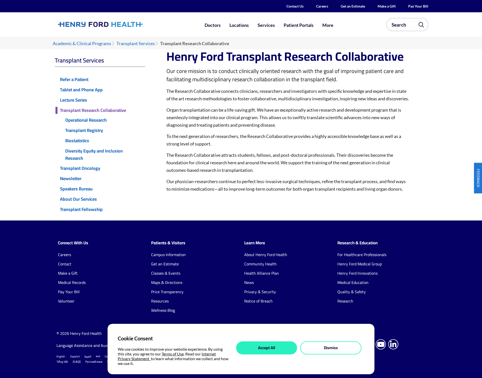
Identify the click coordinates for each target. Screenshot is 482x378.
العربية (87, 356)
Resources (160, 301)
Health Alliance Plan (261, 273)
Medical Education (353, 282)
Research (345, 301)
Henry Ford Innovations (357, 273)
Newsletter (70, 178)
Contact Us (295, 6)
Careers (322, 6)
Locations (239, 25)
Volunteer (66, 301)
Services (266, 25)
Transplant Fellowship (81, 209)
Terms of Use (173, 353)
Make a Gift (387, 6)
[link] (119, 24)
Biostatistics (77, 140)
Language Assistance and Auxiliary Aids (90, 345)
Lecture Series (73, 100)
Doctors (213, 25)
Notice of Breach (258, 301)
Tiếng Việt (62, 361)
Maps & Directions (166, 282)
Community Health (260, 264)
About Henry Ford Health (265, 254)
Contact (64, 264)
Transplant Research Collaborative (93, 110)
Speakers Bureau (76, 189)
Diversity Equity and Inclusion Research (94, 154)
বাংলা (98, 356)
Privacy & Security (260, 291)
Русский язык (93, 361)
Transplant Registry (84, 130)
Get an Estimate (353, 6)
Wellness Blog (163, 310)
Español (75, 356)
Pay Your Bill (418, 6)
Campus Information (168, 254)
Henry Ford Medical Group (359, 264)
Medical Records (72, 282)
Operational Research (86, 120)
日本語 (77, 361)
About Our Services (78, 199)
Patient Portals (299, 25)
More (327, 25)
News (249, 282)
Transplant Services (135, 43)
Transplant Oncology (80, 168)
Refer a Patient (74, 79)
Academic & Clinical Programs (82, 43)
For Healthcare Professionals (361, 254)
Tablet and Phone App (81, 90)
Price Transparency (167, 291)
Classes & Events (165, 273)
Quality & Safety (351, 291)
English (60, 356)
